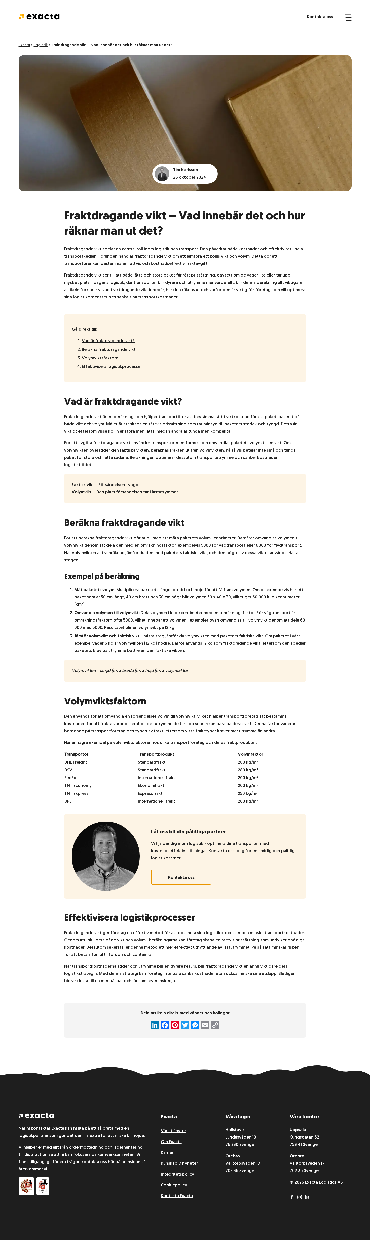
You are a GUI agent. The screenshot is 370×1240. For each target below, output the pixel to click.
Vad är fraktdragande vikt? (108, 341)
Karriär (167, 1153)
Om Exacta (171, 1142)
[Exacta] (39, 16)
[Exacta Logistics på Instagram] (301, 1198)
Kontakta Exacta (177, 1196)
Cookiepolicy (174, 1185)
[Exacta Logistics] (36, 1117)
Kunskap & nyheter (179, 1163)
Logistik (41, 45)
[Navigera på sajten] (348, 17)
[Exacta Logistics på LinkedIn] (308, 1198)
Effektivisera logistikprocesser (112, 367)
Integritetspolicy (177, 1174)
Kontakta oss (320, 17)
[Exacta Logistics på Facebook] (293, 1198)
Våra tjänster (173, 1131)
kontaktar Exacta (47, 1128)
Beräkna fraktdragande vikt (109, 350)
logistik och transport (176, 249)
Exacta (24, 45)
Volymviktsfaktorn (100, 358)
